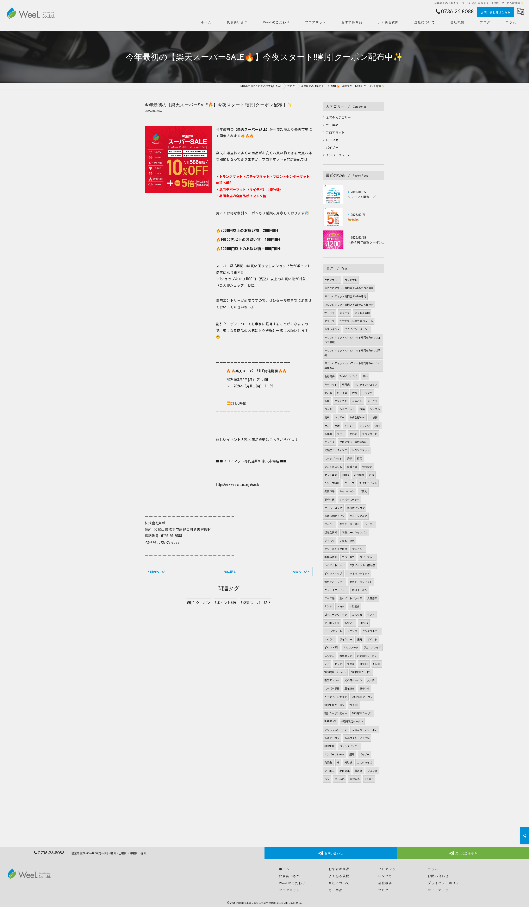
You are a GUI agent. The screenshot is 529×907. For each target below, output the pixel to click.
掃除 (349, 458)
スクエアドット (368, 483)
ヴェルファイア (372, 647)
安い (365, 376)
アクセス (329, 321)
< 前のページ (156, 571)
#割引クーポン (198, 602)
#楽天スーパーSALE (255, 602)
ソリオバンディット (358, 573)
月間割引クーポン (367, 655)
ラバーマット (367, 557)
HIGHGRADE (330, 721)
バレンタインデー (350, 746)
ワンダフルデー (371, 631)
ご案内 (363, 491)
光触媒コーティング (335, 450)
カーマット (330, 384)
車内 (377, 425)
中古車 (328, 392)
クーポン (329, 770)
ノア (326, 664)
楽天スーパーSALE (350, 524)
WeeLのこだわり (349, 376)
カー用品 (332, 125)
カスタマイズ (364, 762)
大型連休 (355, 606)
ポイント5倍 (331, 647)
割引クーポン (359, 590)
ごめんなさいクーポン (364, 729)
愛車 (326, 417)
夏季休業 (329, 499)
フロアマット (335, 132)
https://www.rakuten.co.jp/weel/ (237, 484)
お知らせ (357, 614)
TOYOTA (364, 622)
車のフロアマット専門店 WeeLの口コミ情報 (348, 288)
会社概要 (329, 376)
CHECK (345, 475)
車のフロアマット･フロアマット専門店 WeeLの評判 (352, 353)
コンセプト (350, 280)
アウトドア (348, 557)
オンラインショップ (366, 384)
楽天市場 (329, 491)
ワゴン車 (372, 770)
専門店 (346, 384)
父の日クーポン (353, 680)
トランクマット (360, 450)
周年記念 (349, 688)
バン (327, 779)
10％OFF (364, 664)
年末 (326, 425)
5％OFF (377, 664)
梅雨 (359, 458)
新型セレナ (346, 655)
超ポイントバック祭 (351, 598)
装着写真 (352, 466)
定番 (371, 475)
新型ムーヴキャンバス (354, 532)
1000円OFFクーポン (335, 672)
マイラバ (329, 639)
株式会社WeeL (357, 417)
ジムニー (329, 524)
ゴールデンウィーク (335, 614)
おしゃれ (340, 779)
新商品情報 (330, 532)
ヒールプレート (333, 631)
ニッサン (329, 655)
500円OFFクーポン (362, 713)
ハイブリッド (347, 409)
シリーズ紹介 (331, 483)
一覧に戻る (228, 571)
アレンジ (365, 425)
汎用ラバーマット (334, 581)
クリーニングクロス (335, 549)
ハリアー (339, 417)
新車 (326, 400)
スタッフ (345, 313)
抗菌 (362, 409)
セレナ (338, 664)
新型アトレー (332, 680)
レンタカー (334, 140)
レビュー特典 (347, 540)
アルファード (350, 647)
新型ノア (349, 622)
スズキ (351, 664)
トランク (367, 392)
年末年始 (329, 598)
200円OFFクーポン (362, 696)
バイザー (332, 147)
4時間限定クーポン (352, 721)
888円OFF (329, 746)
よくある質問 (362, 313)
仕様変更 (367, 466)
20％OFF (354, 705)
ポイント (372, 639)
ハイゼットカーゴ (334, 565)
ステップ (372, 400)
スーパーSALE (332, 688)
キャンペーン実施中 (335, 696)
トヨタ (341, 606)
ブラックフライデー (335, 590)
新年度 (328, 434)
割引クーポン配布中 (335, 713)
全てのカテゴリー (338, 117)
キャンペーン (347, 491)
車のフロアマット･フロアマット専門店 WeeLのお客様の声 (352, 365)
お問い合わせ (332, 329)
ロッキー (329, 409)
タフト (371, 614)
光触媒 (348, 762)
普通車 (358, 770)
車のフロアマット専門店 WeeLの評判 (345, 296)
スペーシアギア (358, 516)
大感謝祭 (372, 598)
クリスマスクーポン (335, 729)
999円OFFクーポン (334, 705)
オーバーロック (333, 507)
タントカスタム (333, 466)
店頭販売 (355, 779)
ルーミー (370, 524)
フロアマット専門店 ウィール (356, 321)
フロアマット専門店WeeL (354, 442)
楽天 (359, 639)
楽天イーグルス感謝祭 (362, 565)
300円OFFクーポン (361, 672)
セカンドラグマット (361, 581)
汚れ (354, 392)
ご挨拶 (374, 417)
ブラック (329, 442)
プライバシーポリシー (357, 329)
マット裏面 (330, 475)
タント (328, 606)
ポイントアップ (333, 573)
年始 (337, 425)
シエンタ (352, 631)
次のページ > (300, 571)
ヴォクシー (346, 639)
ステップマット (333, 458)
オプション (341, 400)
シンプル (375, 409)
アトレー (349, 425)
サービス (329, 313)
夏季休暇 (365, 688)
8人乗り (369, 779)
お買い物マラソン (334, 516)
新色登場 (359, 475)
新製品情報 (330, 557)
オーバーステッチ (350, 499)
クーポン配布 (332, 622)
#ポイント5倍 (225, 602)
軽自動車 (345, 770)
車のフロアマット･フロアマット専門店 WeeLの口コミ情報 (352, 340)
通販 (351, 754)
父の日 (371, 680)
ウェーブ (349, 483)
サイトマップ (438, 890)
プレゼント (358, 549)
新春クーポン (332, 738)
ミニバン (357, 400)
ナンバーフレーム (338, 155)
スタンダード (369, 434)
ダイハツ (329, 540)
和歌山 (328, 762)
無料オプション (356, 507)
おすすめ (342, 392)
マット (341, 434)
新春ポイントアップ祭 (357, 738)
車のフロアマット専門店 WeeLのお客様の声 (348, 304)
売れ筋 (353, 434)
